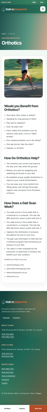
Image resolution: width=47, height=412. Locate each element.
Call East (22, 408)
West (34, 2)
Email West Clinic (8, 337)
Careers (4, 383)
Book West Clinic (8, 369)
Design (38, 393)
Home (4, 34)
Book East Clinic (7, 372)
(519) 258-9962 (8, 334)
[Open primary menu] (42, 9)
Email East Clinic (8, 356)
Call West (7, 408)
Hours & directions (8, 376)
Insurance (5, 379)
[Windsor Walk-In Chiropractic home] (14, 9)
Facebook (6, 318)
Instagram (16, 318)
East (41, 2)
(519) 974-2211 (7, 354)
